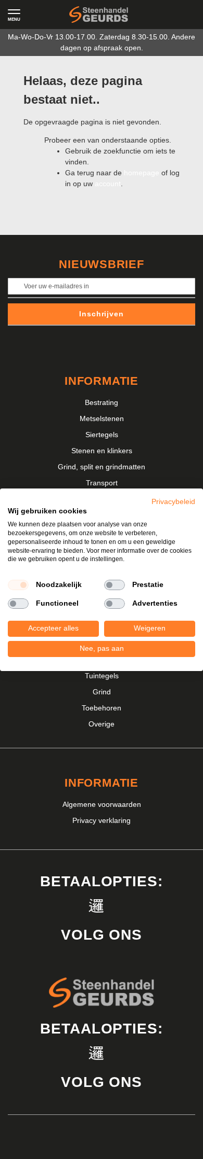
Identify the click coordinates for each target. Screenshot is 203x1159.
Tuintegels (102, 676)
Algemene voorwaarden (101, 804)
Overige (101, 724)
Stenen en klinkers (101, 450)
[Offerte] (161, 14)
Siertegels (101, 434)
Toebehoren (101, 708)
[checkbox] (18, 585)
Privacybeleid (173, 501)
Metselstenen (102, 418)
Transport (102, 483)
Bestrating (101, 402)
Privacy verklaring (101, 820)
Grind (102, 692)
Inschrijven (101, 314)
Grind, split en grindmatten (101, 467)
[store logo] (98, 14)
